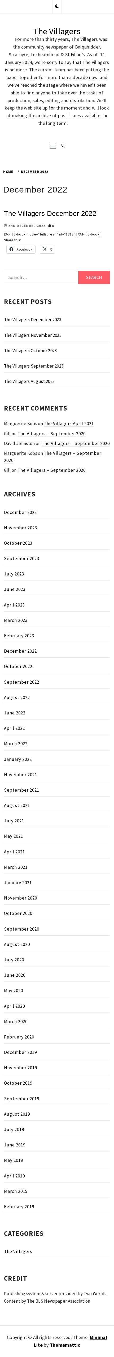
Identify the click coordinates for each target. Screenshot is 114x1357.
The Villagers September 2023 (34, 366)
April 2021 (14, 852)
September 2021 (21, 790)
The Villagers (56, 31)
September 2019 (21, 1099)
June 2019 (14, 1145)
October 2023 (18, 543)
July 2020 (14, 960)
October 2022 (18, 666)
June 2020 (14, 975)
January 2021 (18, 882)
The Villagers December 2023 (32, 319)
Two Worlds (95, 1294)
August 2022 (17, 697)
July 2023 (14, 574)
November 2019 (20, 1068)
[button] (57, 6)
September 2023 (21, 558)
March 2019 (16, 1191)
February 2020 (19, 1037)
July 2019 (14, 1129)
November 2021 (20, 775)
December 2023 (20, 512)
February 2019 (19, 1207)
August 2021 (17, 805)
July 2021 (14, 821)
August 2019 (17, 1114)
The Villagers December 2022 (50, 213)
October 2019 (18, 1083)
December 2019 (20, 1052)
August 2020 (17, 944)
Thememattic (65, 1345)
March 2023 (16, 620)
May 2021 (13, 836)
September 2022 (21, 682)
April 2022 (14, 728)
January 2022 (18, 759)
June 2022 (14, 713)
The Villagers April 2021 (69, 423)
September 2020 (21, 929)
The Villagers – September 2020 (51, 434)
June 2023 (14, 589)
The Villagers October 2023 (30, 351)
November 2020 (20, 898)
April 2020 (14, 1006)
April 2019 (14, 1176)
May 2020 (13, 990)
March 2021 (16, 867)
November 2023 (20, 528)
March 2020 (16, 1021)
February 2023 (19, 636)
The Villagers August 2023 (29, 381)
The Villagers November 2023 (33, 335)
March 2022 (16, 744)
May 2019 (13, 1160)
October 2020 (18, 913)
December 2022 (20, 651)
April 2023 (14, 605)
